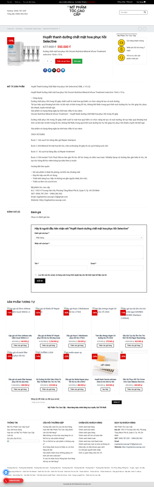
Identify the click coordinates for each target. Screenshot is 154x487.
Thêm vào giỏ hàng (63, 61)
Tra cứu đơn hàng (29, 2)
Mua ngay (77, 61)
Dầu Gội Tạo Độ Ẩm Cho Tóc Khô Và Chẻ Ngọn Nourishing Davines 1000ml (134, 337)
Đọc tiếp (105, 389)
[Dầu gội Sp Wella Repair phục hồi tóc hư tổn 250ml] (77, 364)
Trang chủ (10, 29)
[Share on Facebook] (45, 70)
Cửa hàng (19, 29)
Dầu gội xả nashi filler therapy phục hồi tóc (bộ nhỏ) (20, 380)
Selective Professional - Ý (51, 29)
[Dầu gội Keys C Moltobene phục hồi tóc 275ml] (77, 320)
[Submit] (145, 12)
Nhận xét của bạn (42, 243)
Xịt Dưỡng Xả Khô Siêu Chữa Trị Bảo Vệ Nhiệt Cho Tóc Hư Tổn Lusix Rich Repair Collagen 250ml (48, 380)
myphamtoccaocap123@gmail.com (128, 444)
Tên (37, 263)
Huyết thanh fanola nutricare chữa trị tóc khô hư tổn (105, 380)
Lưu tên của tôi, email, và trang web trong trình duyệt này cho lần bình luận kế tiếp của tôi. (72, 275)
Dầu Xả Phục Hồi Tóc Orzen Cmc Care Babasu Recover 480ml (134, 380)
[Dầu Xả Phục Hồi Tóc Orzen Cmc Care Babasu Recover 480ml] (134, 364)
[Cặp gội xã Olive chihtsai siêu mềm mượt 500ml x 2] (20, 320)
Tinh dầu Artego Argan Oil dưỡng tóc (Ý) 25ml (105, 337)
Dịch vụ (17, 2)
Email (93, 263)
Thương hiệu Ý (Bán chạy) (32, 29)
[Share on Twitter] (50, 70)
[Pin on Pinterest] (58, 70)
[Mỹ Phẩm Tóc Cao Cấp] (77, 12)
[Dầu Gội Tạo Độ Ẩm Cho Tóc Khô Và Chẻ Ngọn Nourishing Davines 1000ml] (134, 320)
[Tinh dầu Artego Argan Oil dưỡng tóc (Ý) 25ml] (105, 320)
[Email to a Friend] (54, 70)
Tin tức (9, 2)
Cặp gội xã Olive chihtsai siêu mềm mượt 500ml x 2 (20, 337)
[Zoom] (10, 63)
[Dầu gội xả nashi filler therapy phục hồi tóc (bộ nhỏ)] (20, 364)
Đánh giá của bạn (42, 233)
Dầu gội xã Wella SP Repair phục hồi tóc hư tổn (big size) (48, 337)
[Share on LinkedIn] (63, 70)
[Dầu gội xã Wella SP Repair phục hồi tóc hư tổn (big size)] (49, 320)
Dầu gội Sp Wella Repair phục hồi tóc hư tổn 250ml (77, 380)
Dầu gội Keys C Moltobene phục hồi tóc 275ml (77, 337)
